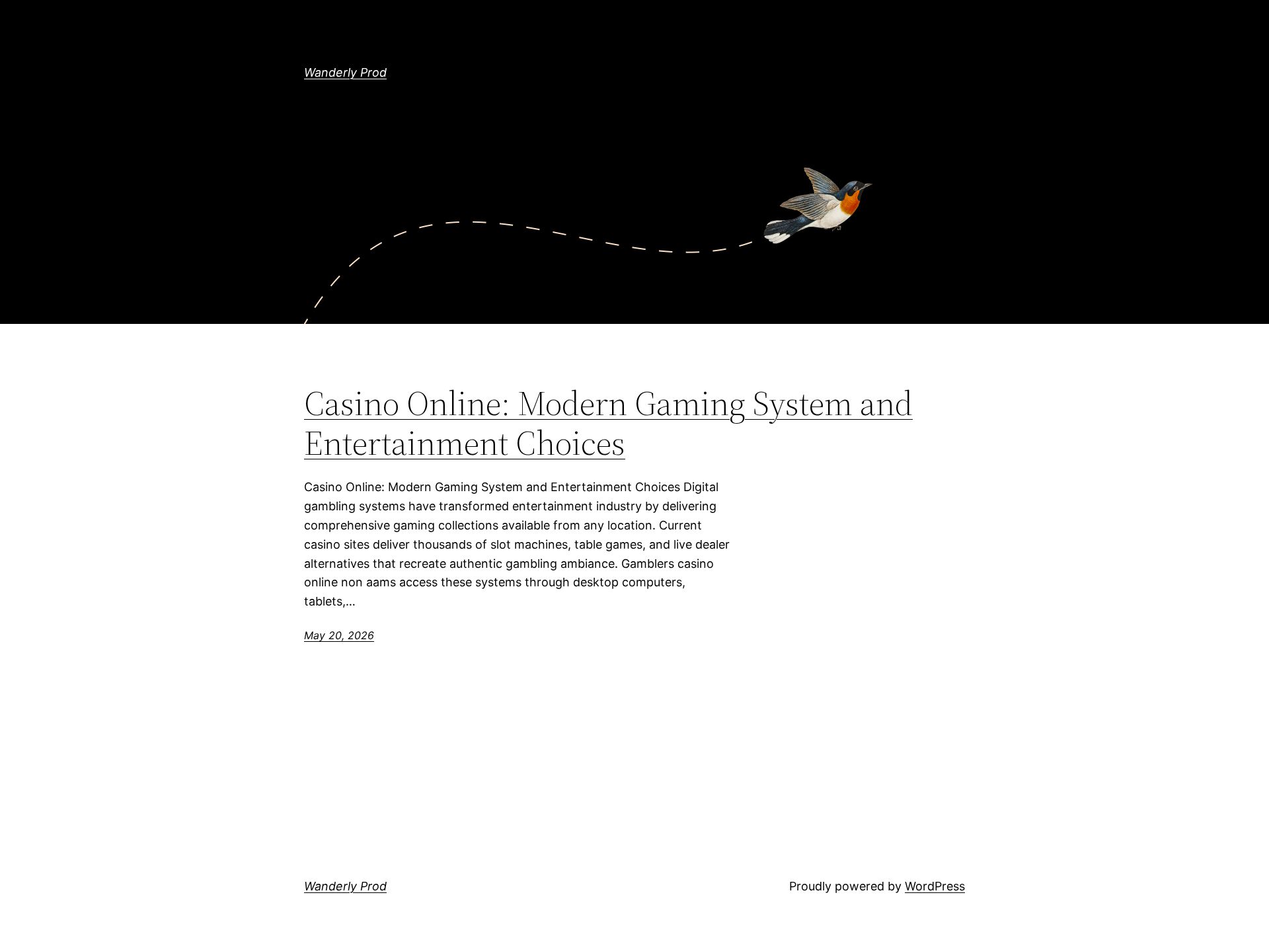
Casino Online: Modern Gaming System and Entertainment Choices (608, 423)
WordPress (935, 886)
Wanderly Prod (345, 72)
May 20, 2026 (339, 635)
